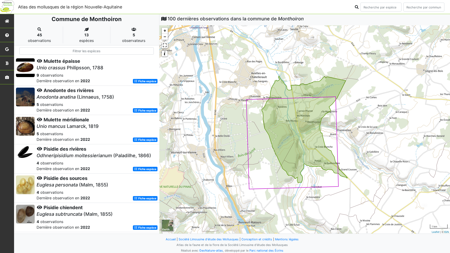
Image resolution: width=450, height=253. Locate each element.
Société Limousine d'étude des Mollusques (209, 239)
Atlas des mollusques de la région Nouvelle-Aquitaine (70, 6)
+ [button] (165, 30)
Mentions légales (287, 239)
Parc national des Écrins (266, 250)
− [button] (165, 36)
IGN (446, 232)
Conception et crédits (256, 239)
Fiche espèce (147, 81)
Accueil (171, 239)
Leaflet (435, 232)
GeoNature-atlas (211, 250)
